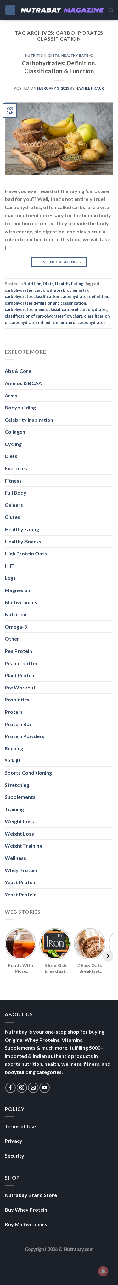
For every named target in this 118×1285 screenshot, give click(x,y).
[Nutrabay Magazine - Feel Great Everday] (62, 10)
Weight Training (23, 845)
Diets (53, 55)
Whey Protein (21, 870)
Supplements (20, 797)
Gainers (14, 505)
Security (14, 1156)
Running (14, 748)
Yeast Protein (21, 882)
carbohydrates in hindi (26, 309)
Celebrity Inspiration (29, 420)
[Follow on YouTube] (44, 1088)
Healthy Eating (77, 55)
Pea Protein (18, 651)
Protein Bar (18, 724)
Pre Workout (20, 687)
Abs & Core (18, 371)
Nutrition (36, 55)
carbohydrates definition (84, 296)
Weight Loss (19, 821)
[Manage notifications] (103, 1271)
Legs (10, 578)
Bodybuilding (20, 407)
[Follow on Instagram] (22, 1088)
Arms (11, 395)
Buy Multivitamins (26, 1224)
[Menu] (10, 10)
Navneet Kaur (90, 88)
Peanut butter (21, 663)
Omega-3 (16, 627)
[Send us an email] (33, 1088)
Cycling (13, 444)
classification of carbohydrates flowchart (43, 316)
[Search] (111, 10)
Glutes (12, 517)
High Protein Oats (26, 553)
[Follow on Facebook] (10, 1088)
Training (14, 809)
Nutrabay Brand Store (31, 1195)
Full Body (15, 493)
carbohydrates (19, 290)
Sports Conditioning (28, 773)
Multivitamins (21, 602)
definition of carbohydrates (79, 322)
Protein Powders (24, 736)
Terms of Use (20, 1126)
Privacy (13, 1141)
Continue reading (59, 262)
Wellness (15, 858)
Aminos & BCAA (23, 383)
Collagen (15, 432)
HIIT (9, 566)
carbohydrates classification (32, 296)
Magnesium (18, 590)
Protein (13, 712)
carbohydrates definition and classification (45, 303)
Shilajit (12, 760)
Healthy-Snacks (23, 541)
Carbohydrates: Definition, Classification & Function (59, 66)
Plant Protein (20, 675)
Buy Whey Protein (26, 1209)
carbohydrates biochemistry (61, 290)
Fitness (13, 481)
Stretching (17, 785)
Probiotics (17, 699)
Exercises (16, 468)
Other (12, 639)
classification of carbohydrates (77, 309)
